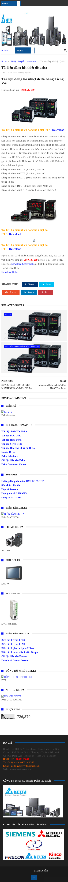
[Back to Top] (34, 877)
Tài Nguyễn (41, 871)
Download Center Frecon (14, 660)
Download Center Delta (23, 264)
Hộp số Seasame (9, 489)
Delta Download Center (13, 464)
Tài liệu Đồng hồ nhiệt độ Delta (18, 448)
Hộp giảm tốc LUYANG (14, 493)
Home (4, 50)
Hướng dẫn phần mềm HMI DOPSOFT (22, 481)
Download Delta (9, 272)
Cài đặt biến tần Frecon (14, 656)
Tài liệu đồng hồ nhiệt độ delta (23, 61)
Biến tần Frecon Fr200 (13, 644)
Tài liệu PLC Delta (11, 435)
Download (58, 129)
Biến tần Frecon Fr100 (13, 640)
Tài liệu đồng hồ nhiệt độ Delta (19, 334)
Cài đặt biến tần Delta (13, 460)
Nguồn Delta (8, 452)
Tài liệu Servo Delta (11, 444)
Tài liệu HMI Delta (11, 439)
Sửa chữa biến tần (11, 485)
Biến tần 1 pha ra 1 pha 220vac (17, 648)
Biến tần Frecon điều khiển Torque (19, 652)
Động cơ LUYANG (11, 497)
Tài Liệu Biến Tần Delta (14, 431)
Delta (8, 314)
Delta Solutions (9, 456)
